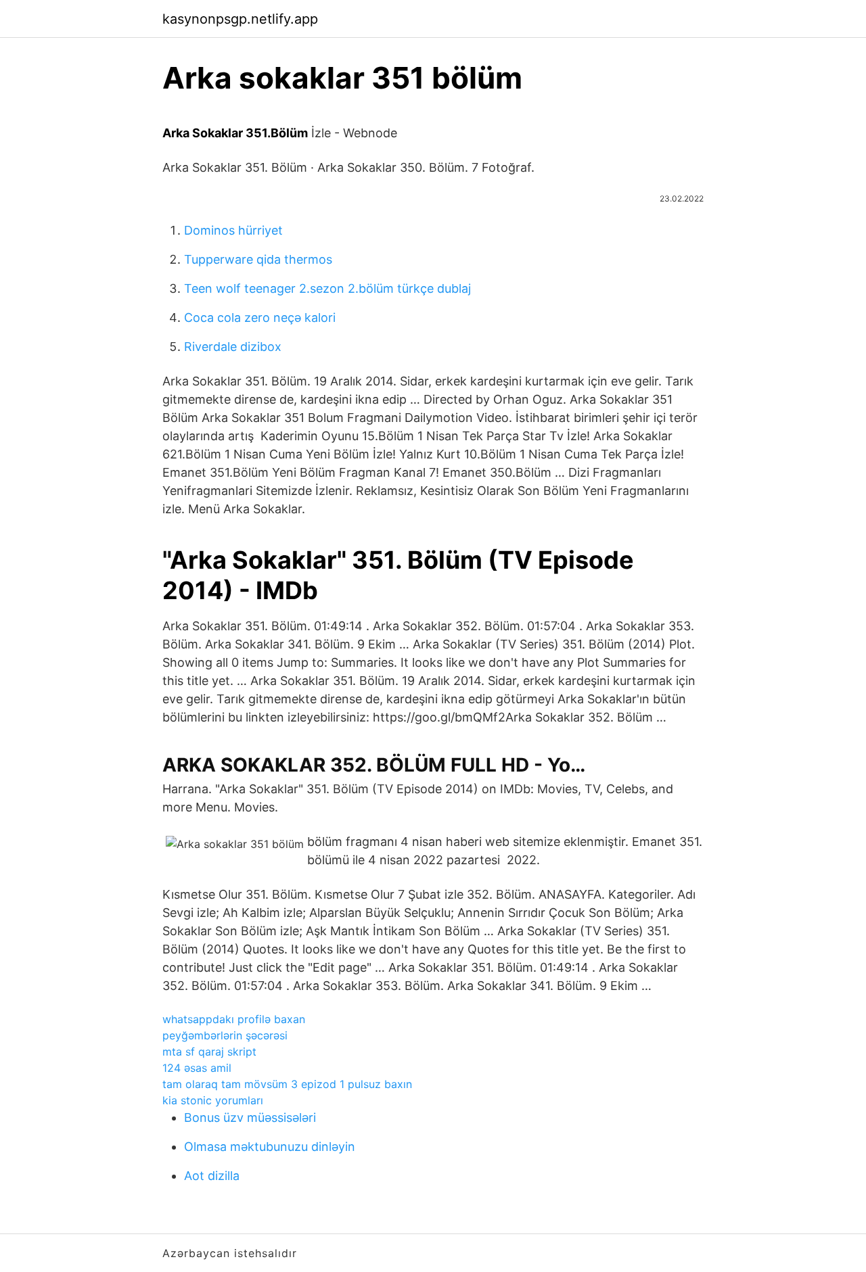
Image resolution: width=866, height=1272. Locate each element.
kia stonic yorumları (212, 1100)
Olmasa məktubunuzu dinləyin (269, 1146)
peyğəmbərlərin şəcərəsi (225, 1035)
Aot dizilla (212, 1176)
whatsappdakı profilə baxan (233, 1019)
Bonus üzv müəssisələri (250, 1117)
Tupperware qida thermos (258, 259)
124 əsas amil (196, 1068)
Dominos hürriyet (233, 230)
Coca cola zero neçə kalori (260, 317)
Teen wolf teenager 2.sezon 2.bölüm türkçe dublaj (327, 288)
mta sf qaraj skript (209, 1051)
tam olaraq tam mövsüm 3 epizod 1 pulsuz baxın (287, 1084)
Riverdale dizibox (232, 346)
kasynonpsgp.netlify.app (240, 19)
